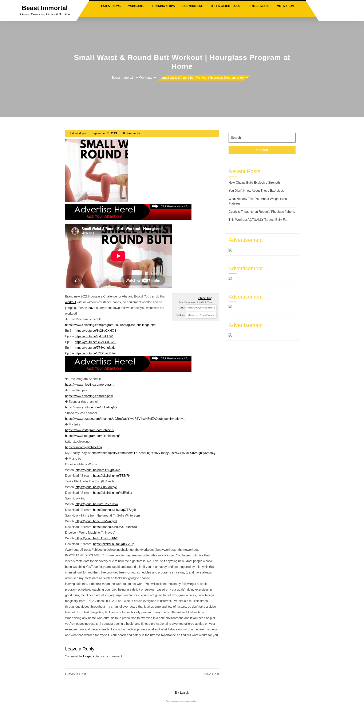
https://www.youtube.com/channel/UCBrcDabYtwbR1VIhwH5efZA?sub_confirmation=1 (125, 418)
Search (262, 150)
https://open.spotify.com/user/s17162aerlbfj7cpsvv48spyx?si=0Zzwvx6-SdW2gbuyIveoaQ (153, 453)
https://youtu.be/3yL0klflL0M (94, 336)
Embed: (181, 315)
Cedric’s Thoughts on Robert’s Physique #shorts (262, 211)
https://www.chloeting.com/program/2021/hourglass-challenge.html (110, 325)
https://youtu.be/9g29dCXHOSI (96, 330)
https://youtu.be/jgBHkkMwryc (96, 487)
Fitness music (258, 6)
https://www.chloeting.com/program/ (89, 384)
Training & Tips (163, 6)
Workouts (136, 6)
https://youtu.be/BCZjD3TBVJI (95, 342)
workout (70, 302)
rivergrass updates (189, 701)
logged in (89, 656)
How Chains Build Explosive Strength (254, 182)
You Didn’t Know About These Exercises (256, 190)
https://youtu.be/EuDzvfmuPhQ (96, 538)
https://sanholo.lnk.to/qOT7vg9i (114, 510)
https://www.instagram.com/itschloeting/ (92, 435)
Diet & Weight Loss (225, 6)
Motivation (285, 6)
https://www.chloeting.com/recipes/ (89, 396)
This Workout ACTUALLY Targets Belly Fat (258, 219)
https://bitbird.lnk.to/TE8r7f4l (112, 475)
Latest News (111, 6)
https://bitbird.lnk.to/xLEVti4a (112, 492)
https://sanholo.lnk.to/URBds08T (115, 527)
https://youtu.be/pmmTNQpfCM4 (97, 470)
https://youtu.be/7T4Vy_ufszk (95, 347)
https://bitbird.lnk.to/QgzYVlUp (113, 544)
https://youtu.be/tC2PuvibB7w (95, 353)
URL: (182, 307)
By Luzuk (182, 692)
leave (91, 308)
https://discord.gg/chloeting (83, 447)
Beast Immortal (45, 7)
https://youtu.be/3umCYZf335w (96, 504)
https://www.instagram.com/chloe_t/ (89, 430)
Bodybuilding (192, 6)
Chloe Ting (205, 298)
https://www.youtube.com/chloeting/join (91, 407)
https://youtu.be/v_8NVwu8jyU (96, 521)
